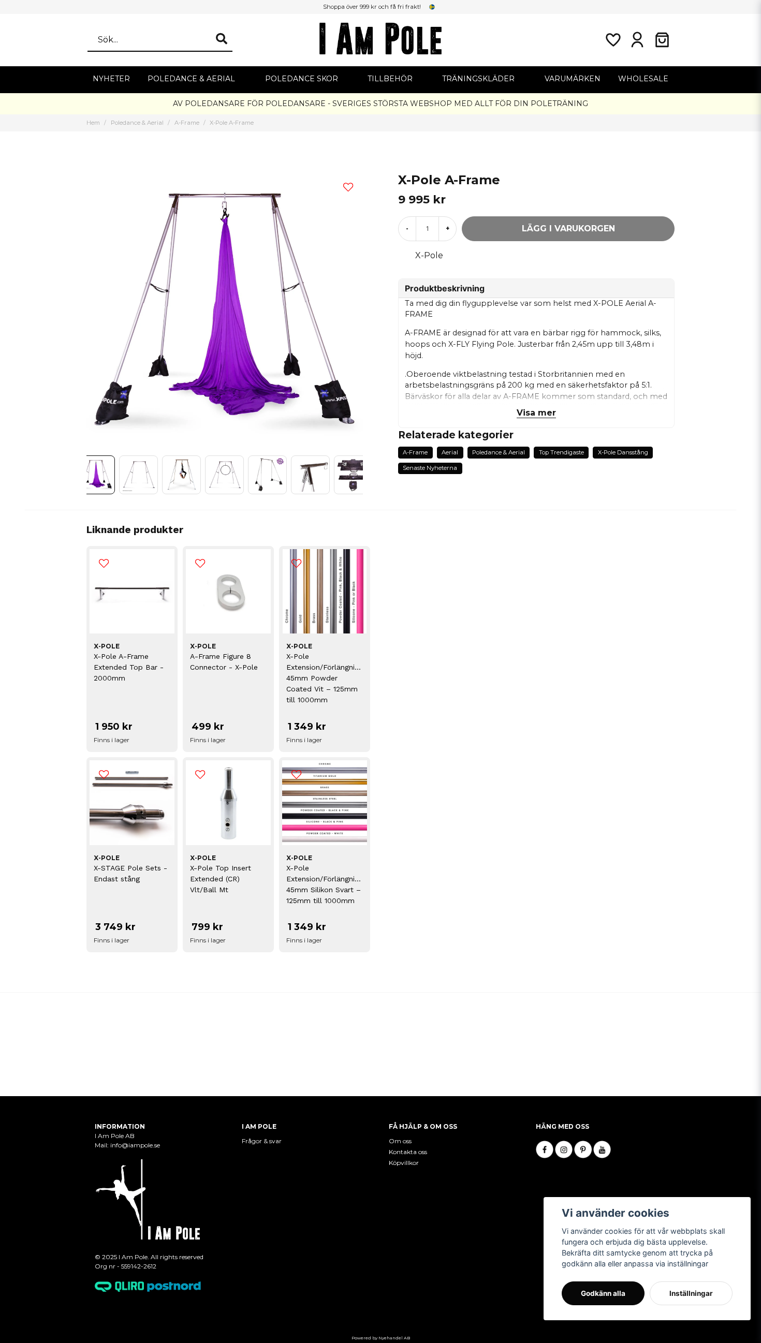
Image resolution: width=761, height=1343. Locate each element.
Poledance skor (301, 78)
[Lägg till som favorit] (612, 39)
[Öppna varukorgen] (662, 39)
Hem (93, 122)
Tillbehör (390, 78)
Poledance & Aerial (191, 78)
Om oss (400, 1141)
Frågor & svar (262, 1141)
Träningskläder (478, 78)
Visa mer (536, 413)
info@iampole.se (136, 1145)
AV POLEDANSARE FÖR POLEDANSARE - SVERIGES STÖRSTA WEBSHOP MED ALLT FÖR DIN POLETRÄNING (380, 103)
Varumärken (573, 78)
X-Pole (429, 255)
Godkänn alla (603, 1293)
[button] (432, 7)
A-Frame (186, 122)
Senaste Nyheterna (430, 467)
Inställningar (691, 1293)
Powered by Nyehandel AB (381, 1337)
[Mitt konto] (637, 39)
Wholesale (643, 78)
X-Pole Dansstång (623, 452)
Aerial (450, 452)
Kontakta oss (408, 1152)
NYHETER (111, 78)
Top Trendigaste (561, 452)
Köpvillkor (404, 1163)
